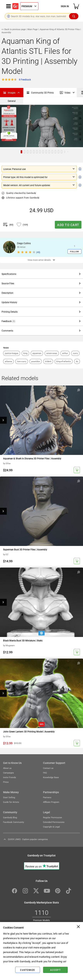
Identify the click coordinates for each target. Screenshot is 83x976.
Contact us (48, 768)
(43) (38, 252)
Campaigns (8, 773)
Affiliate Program (51, 802)
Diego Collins (24, 243)
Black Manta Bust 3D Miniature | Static (23, 640)
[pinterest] (58, 891)
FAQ (45, 773)
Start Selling (9, 797)
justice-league (11, 353)
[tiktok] (68, 891)
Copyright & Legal (51, 827)
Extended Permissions (53, 822)
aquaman (36, 353)
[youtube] (47, 891)
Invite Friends (9, 777)
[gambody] (15, 6)
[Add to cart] (77, 470)
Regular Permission (52, 817)
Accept (55, 970)
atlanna (8, 361)
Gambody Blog (10, 817)
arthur (65, 353)
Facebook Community (13, 822)
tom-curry (21, 361)
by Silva (6, 463)
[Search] (73, 16)
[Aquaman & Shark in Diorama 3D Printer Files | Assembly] (41, 420)
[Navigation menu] (8, 6)
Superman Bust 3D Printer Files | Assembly (25, 549)
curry (75, 353)
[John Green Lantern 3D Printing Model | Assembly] (41, 693)
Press (6, 782)
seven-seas (51, 353)
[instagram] (25, 891)
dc (77, 361)
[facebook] (14, 891)
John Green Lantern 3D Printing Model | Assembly (29, 731)
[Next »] (80, 92)
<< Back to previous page (14, 29)
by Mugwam (9, 645)
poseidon (35, 361)
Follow (74, 251)
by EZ (5, 554)
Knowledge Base (51, 777)
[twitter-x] (36, 891)
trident (48, 361)
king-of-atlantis (63, 361)
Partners (47, 797)
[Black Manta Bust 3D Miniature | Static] (41, 602)
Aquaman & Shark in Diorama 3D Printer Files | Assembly (32, 458)
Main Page (32, 29)
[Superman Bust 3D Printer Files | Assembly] (41, 511)
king (25, 353)
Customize (27, 970)
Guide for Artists (11, 802)
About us (7, 768)
